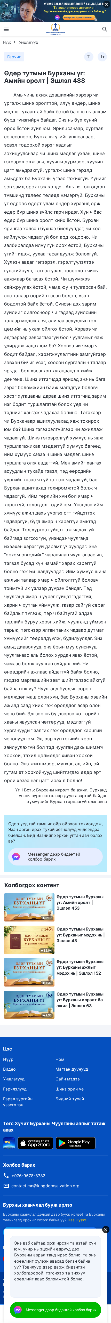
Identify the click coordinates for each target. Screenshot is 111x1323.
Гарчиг (14, 56)
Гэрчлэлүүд (15, 1089)
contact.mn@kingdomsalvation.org (45, 1185)
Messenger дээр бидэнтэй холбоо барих (61, 1310)
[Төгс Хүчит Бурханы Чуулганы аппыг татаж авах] (9, 1142)
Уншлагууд (28, 42)
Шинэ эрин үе (70, 1089)
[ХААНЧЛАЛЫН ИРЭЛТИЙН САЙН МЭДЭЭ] (55, 29)
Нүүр (7, 42)
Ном (60, 1059)
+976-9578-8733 (28, 1175)
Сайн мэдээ (68, 1078)
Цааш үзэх (77, 1220)
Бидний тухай (70, 1098)
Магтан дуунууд (72, 1069)
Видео (9, 1069)
